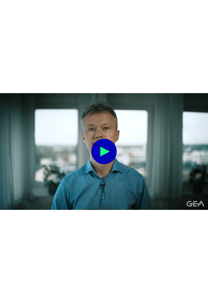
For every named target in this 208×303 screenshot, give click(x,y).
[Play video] (104, 151)
